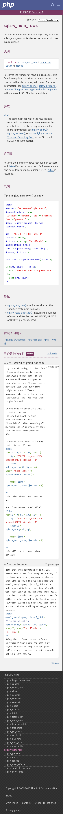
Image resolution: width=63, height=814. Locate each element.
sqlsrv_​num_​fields (14, 746)
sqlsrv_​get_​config (14, 731)
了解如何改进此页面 (15, 340)
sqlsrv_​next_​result (14, 742)
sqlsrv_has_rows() (16, 305)
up (5, 363)
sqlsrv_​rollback (13, 761)
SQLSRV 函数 (11, 675)
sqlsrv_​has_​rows (13, 739)
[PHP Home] (8, 5)
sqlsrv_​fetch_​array (14, 717)
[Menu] (59, 5)
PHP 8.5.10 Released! (31, 12)
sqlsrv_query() (29, 85)
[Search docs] (53, 5)
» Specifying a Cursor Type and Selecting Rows (32, 89)
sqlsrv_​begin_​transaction (18, 680)
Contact (26, 803)
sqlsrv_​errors (12, 706)
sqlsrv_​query (12, 757)
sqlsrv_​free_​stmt (14, 728)
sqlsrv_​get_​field (13, 735)
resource (45, 62)
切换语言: (32, 20)
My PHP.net (12, 803)
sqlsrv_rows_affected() (19, 312)
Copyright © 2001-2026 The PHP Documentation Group (31, 792)
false (12, 166)
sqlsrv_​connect (13, 702)
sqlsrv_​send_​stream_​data (18, 768)
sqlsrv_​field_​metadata (16, 724)
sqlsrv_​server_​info (14, 772)
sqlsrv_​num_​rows (14, 750)
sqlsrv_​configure (13, 698)
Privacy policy (13, 810)
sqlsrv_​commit (13, 695)
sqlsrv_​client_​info (14, 687)
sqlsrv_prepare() (47, 85)
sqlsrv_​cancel (12, 684)
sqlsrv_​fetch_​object (15, 720)
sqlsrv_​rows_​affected (16, 764)
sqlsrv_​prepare (13, 753)
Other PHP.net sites (45, 803)
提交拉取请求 (35, 340)
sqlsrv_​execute (13, 709)
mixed (19, 65)
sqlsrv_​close (11, 691)
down (10, 363)
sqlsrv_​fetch (11, 713)
